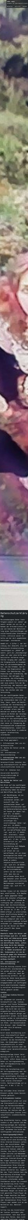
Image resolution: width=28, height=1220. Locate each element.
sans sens (11, 1)
